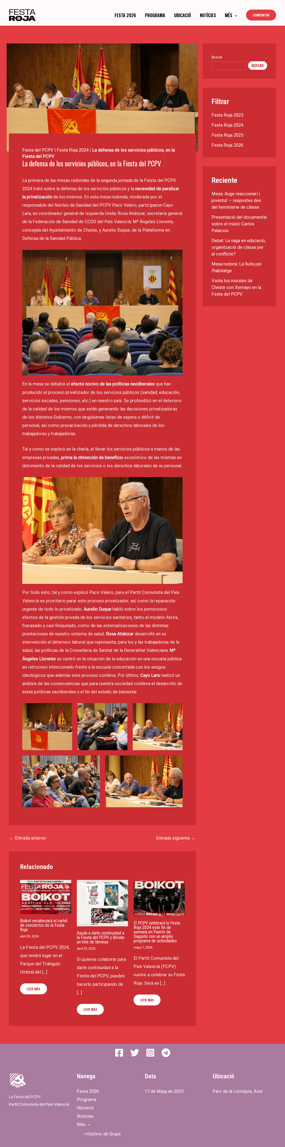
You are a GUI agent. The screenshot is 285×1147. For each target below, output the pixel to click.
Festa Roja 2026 (227, 145)
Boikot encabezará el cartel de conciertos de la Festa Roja (43, 925)
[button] (234, 15)
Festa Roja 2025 (227, 135)
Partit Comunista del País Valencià (39, 1104)
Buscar (217, 57)
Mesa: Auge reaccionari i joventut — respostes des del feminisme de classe (236, 200)
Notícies (208, 15)
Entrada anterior (27, 838)
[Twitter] (134, 1052)
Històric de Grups (103, 1134)
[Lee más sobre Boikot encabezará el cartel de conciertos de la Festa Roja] (45, 896)
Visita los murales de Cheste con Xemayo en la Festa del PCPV (236, 287)
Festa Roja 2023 (227, 115)
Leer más (33, 988)
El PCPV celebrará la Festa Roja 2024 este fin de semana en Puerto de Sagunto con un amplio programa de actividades (157, 931)
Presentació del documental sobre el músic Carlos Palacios (239, 223)
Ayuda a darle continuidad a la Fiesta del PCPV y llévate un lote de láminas (100, 937)
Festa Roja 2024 (73, 150)
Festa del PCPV (37, 150)
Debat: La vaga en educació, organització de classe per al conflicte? (239, 247)
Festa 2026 (125, 15)
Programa (155, 15)
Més (228, 15)
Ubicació (182, 15)
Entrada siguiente (175, 838)
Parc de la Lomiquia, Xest (238, 1091)
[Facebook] (119, 1052)
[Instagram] (150, 1052)
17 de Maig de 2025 (164, 1091)
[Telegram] (165, 1052)
